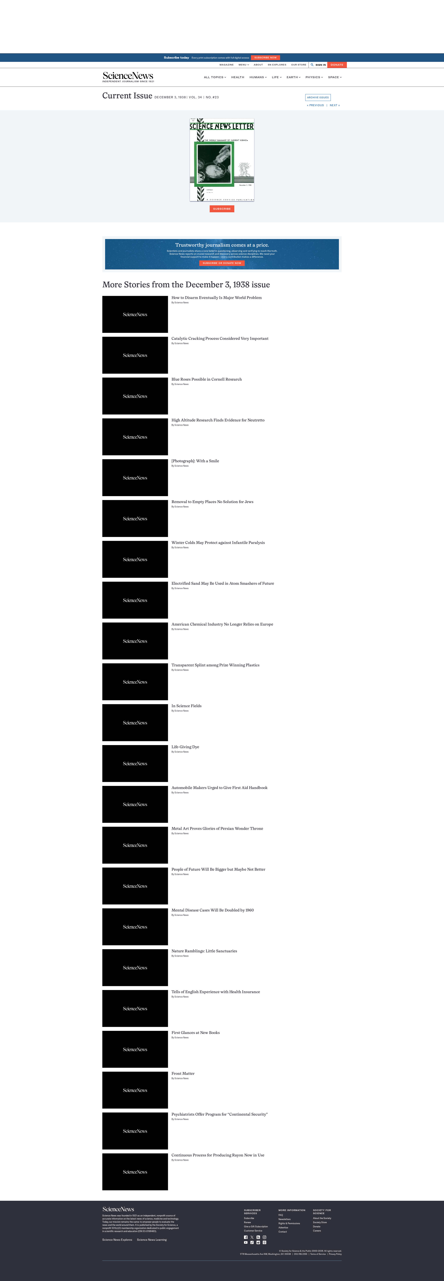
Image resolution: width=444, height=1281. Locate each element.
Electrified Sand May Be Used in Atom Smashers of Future (223, 584)
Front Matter (183, 1074)
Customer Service (253, 1230)
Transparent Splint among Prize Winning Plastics (215, 665)
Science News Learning (152, 1239)
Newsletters (285, 1219)
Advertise (283, 1227)
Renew (247, 1222)
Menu (242, 64)
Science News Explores (117, 1239)
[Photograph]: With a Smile (195, 461)
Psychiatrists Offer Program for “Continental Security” (220, 1114)
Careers (317, 1230)
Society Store (320, 1222)
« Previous (315, 105)
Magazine (227, 64)
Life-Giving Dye (185, 747)
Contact (283, 1231)
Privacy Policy (335, 1254)
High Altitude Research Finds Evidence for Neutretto (218, 420)
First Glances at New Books (196, 1033)
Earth (292, 77)
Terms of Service (318, 1254)
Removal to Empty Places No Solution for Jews (212, 502)
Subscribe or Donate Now (222, 263)
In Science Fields (187, 706)
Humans (257, 77)
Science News (181, 302)
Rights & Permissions (289, 1223)
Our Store (298, 64)
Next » (335, 105)
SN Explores (277, 64)
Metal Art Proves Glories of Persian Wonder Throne (217, 829)
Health (237, 77)
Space (333, 77)
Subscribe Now (265, 57)
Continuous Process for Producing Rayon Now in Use (218, 1155)
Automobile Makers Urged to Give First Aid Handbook (220, 788)
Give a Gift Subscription (256, 1226)
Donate (337, 64)
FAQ (281, 1215)
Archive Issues (318, 97)
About (258, 64)
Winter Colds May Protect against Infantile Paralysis (218, 543)
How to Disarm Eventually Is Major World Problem (217, 298)
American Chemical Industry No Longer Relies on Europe (222, 624)
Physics (313, 77)
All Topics (214, 77)
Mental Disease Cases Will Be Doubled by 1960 (213, 910)
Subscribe (222, 208)
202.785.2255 (300, 1254)
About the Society (322, 1218)
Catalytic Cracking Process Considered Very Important (220, 339)
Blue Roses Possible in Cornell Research (207, 379)
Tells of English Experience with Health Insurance (216, 992)
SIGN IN (321, 65)
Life (275, 77)
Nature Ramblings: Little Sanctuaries (204, 951)
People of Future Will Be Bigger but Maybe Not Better (218, 870)
